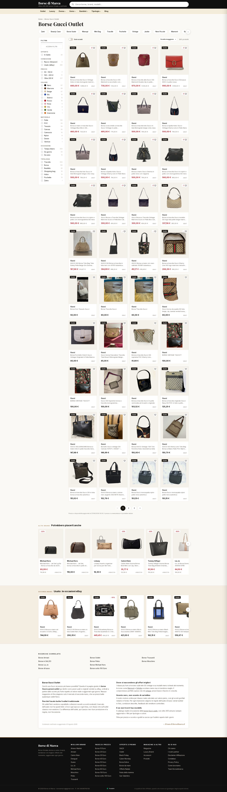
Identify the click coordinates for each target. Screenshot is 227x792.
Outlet (43, 11)
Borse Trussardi (148, 658)
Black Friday (124, 755)
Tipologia (95, 11)
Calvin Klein (75, 755)
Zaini (43, 32)
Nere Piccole (160, 32)
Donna (61, 11)
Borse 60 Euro (100, 766)
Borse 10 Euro (100, 748)
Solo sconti (78, 39)
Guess (73, 762)
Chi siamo (171, 748)
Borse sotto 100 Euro (98, 668)
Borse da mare (125, 766)
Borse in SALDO (44, 661)
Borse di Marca (48, 745)
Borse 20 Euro (100, 752)
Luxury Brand (149, 752)
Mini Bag (97, 32)
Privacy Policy (173, 762)
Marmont (174, 32)
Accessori (147, 755)
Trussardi (74, 779)
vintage (148, 691)
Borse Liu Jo (43, 665)
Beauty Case (56, 32)
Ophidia (139, 688)
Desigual (74, 759)
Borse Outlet (95, 658)
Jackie (146, 32)
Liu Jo (73, 766)
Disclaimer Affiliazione (176, 755)
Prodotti (147, 759)
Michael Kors (76, 769)
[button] (52, 41)
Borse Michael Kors (98, 665)
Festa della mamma (126, 772)
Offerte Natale (124, 769)
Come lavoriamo (174, 766)
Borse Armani (43, 658)
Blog (106, 11)
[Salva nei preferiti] (94, 48)
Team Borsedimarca (175, 769)
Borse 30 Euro (100, 755)
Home (40, 19)
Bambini (82, 11)
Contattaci (172, 759)
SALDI (121, 748)
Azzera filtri (51, 46)
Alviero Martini (76, 748)
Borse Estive (124, 762)
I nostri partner (173, 752)
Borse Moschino (148, 661)
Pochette (122, 32)
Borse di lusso (44, 668)
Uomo (71, 11)
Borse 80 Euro (100, 769)
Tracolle (110, 32)
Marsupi (85, 32)
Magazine (147, 748)
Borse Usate (71, 32)
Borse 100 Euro (101, 772)
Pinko (73, 776)
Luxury (52, 11)
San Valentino (124, 776)
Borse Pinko (95, 661)
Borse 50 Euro (100, 762)
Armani (73, 752)
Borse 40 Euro (100, 759)
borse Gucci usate (150, 711)
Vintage (135, 32)
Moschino (74, 772)
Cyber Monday (125, 759)
